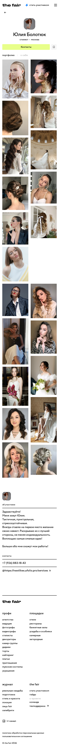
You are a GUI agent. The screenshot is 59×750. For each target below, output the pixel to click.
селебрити (8, 710)
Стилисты (7, 635)
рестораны (36, 623)
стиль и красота (11, 698)
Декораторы (9, 639)
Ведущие (7, 623)
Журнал (7, 684)
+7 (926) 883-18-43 (14, 563)
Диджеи (6, 647)
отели (33, 619)
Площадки (37, 613)
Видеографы (9, 631)
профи (6, 613)
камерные (35, 635)
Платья (6, 659)
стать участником (39, 690)
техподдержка (37, 706)
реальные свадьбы (12, 690)
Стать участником (39, 5)
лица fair (7, 706)
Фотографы (8, 627)
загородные (36, 639)
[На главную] (11, 601)
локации (7, 702)
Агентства (7, 619)
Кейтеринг (8, 655)
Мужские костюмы (12, 666)
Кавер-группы (9, 643)
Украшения (8, 670)
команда (34, 702)
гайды (33, 694)
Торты (5, 651)
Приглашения (9, 663)
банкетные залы (38, 627)
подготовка (8, 694)
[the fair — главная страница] (11, 5)
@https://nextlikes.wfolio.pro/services (25, 570)
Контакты (26, 47)
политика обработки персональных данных (23, 733)
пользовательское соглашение (17, 736)
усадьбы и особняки (41, 631)
